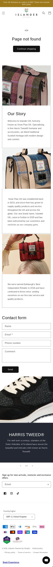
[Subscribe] (48, 484)
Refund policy (37, 548)
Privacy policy (10, 552)
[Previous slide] (21, 466)
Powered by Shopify (22, 548)
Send (10, 369)
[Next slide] (32, 466)
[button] (3, 13)
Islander (11, 548)
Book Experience (11, 562)
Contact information (40, 552)
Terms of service (24, 552)
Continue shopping (26, 49)
